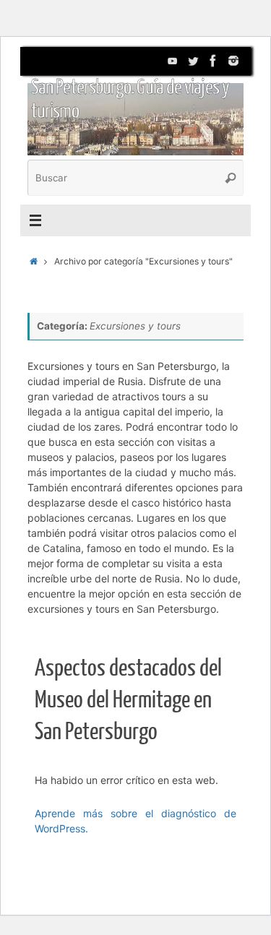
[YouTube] (173, 61)
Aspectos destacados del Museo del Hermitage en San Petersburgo (128, 700)
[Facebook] (213, 61)
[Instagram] (233, 61)
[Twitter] (193, 61)
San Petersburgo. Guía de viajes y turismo (130, 99)
